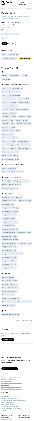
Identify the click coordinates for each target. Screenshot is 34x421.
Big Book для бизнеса (8, 379)
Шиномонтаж (8, 311)
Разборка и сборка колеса (11, 314)
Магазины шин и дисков (10, 152)
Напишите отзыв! (25, 58)
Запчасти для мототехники (11, 92)
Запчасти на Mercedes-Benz (11, 131)
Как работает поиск (7, 404)
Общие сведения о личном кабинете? (13, 400)
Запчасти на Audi (7, 120)
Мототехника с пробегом (10, 188)
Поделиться (8, 38)
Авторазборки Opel (8, 225)
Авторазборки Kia (8, 204)
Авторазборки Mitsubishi (10, 239)
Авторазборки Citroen (9, 264)
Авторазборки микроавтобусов (12, 254)
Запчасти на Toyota (8, 145)
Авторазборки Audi (8, 232)
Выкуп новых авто (8, 295)
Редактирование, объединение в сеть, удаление (13, 409)
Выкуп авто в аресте (9, 302)
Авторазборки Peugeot (9, 236)
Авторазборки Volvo (24, 243)
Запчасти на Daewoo (9, 148)
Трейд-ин (25, 75)
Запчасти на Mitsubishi (23, 123)
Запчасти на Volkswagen (10, 106)
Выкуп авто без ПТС (8, 305)
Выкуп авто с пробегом (10, 284)
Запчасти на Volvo (8, 134)
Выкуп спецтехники (24, 302)
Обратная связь (6, 381)
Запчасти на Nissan (22, 109)
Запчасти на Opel (8, 109)
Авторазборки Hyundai (9, 222)
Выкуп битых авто (8, 277)
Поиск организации (7, 402)
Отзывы (12, 43)
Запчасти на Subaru (8, 141)
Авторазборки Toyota (9, 250)
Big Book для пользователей (10, 377)
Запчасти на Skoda (8, 127)
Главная (3, 8)
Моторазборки (7, 181)
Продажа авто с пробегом (10, 75)
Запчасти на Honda (24, 116)
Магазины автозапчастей (10, 159)
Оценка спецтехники (9, 168)
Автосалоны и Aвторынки (15, 8)
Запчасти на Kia (24, 102)
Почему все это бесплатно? (10, 398)
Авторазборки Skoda (9, 243)
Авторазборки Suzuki (9, 261)
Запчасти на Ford (23, 99)
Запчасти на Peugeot (9, 116)
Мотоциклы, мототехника (12, 177)
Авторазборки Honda (24, 232)
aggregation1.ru (6, 419)
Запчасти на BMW (8, 123)
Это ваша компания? (11, 54)
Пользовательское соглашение (11, 387)
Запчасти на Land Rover (10, 138)
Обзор (4, 43)
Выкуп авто (8, 273)
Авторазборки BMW (8, 218)
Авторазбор (8, 193)
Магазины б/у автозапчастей (10, 16)
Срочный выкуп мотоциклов (11, 184)
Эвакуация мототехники (22, 181)
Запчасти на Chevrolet (9, 102)
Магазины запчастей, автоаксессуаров (17, 84)
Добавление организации (9, 406)
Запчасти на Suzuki (23, 141)
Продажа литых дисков (10, 155)
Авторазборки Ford (12, 18)
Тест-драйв (6, 79)
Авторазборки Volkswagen (10, 208)
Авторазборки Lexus (9, 268)
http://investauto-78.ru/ (10, 34)
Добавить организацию (23, 3)
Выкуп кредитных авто (9, 280)
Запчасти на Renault (8, 99)
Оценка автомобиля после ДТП (12, 172)
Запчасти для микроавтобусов (12, 88)
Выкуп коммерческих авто (11, 298)
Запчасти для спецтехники (11, 95)
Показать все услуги (23, 320)
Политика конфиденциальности (11, 389)
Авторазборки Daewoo (9, 257)
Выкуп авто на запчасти (10, 288)
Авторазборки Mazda (9, 215)
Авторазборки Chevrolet (10, 229)
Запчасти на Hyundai (9, 113)
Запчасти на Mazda (22, 120)
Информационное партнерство (11, 383)
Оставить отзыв (7, 339)
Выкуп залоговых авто (9, 291)
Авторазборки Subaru (9, 247)
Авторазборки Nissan (9, 200)
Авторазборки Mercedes (10, 211)
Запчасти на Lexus (24, 148)
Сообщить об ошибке (9, 58)
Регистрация (5, 396)
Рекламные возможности (9, 365)
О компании (5, 385)
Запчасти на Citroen (23, 145)
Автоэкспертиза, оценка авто (14, 164)
